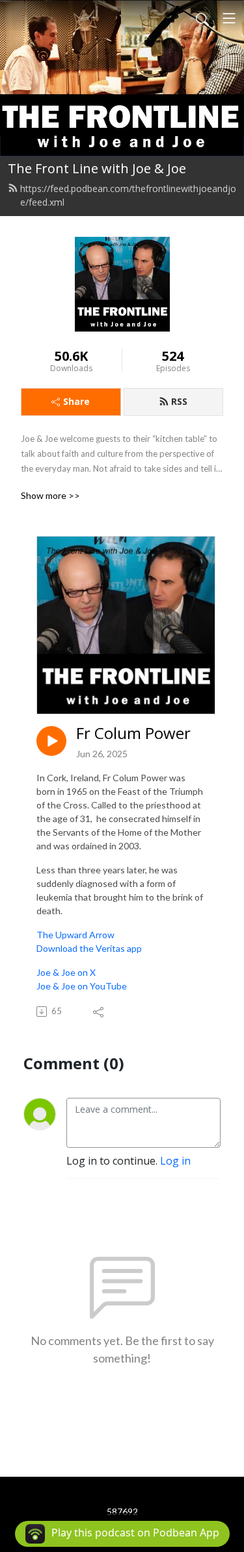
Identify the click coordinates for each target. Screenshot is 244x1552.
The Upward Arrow (75, 934)
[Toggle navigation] (229, 18)
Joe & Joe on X (66, 972)
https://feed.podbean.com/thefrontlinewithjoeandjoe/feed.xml (128, 195)
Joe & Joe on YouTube (81, 985)
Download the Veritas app (89, 948)
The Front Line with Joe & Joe (97, 168)
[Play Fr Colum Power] (51, 741)
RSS (179, 401)
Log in (175, 1161)
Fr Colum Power (133, 733)
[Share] (99, 1011)
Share (76, 401)
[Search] (202, 18)
